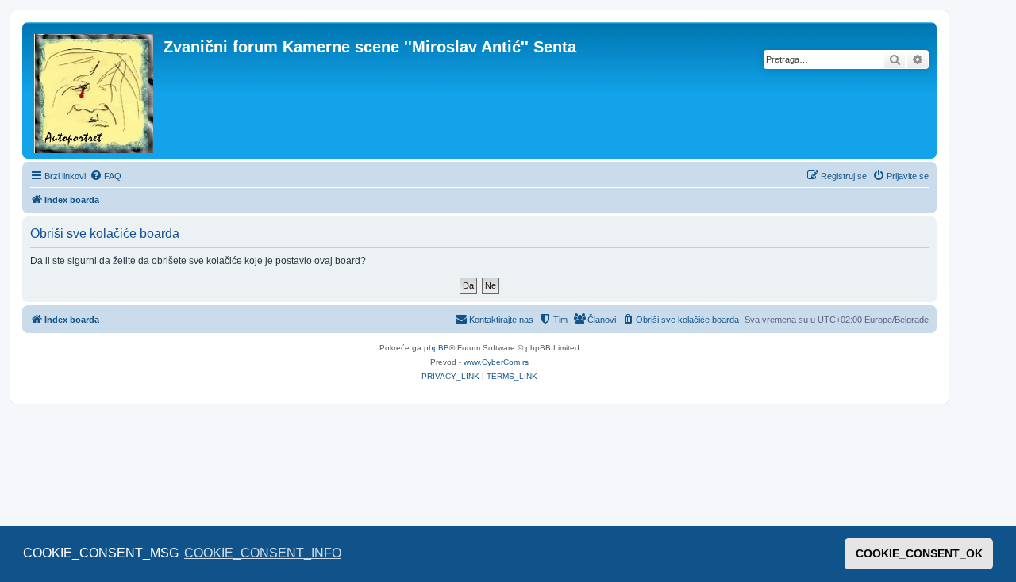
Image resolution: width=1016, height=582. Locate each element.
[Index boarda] (95, 90)
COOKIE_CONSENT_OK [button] (919, 553)
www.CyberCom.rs (496, 362)
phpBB (436, 347)
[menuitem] (105, 176)
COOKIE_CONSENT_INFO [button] (262, 553)
